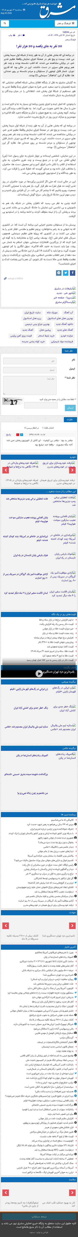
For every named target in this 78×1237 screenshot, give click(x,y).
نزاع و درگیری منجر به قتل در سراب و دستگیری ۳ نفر (49, 874)
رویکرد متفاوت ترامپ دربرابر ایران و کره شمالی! (52, 979)
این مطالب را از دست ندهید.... (61, 491)
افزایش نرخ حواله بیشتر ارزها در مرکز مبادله (53, 638)
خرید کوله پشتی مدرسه (33, 342)
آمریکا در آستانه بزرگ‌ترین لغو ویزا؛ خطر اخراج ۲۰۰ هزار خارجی (45, 1168)
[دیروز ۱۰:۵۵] (62, 694)
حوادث (72, 913)
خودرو (73, 457)
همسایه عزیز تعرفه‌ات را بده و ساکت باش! (54, 1091)
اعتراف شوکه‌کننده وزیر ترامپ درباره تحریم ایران (51, 829)
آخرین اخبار (70, 947)
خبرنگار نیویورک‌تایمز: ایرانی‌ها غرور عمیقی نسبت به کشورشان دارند (43, 1024)
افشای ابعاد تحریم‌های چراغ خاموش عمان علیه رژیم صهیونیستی (44, 887)
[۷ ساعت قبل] (57, 469)
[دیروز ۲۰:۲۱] (62, 598)
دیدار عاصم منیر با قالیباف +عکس (58, 847)
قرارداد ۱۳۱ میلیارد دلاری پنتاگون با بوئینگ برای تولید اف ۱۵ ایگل (45, 1145)
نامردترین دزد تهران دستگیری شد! (55, 671)
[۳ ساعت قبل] (62, 542)
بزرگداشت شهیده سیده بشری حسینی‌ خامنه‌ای (26, 774)
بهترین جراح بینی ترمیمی (37, 324)
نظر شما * (70, 378)
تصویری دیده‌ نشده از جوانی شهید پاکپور (55, 838)
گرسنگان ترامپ (66, 1037)
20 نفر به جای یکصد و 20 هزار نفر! (39, 46)
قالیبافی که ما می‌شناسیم (62, 820)
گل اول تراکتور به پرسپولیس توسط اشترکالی (53, 878)
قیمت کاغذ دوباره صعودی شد (60, 646)
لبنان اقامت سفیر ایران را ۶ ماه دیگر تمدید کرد (26, 593)
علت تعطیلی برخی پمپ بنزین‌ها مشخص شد (27, 499)
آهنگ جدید (27, 330)
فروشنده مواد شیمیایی (62, 342)
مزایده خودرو (67, 336)
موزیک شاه (52, 313)
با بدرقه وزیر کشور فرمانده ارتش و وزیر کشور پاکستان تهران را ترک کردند (41, 833)
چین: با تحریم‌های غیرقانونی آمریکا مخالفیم (54, 952)
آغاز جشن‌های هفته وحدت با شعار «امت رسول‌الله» (50, 966)
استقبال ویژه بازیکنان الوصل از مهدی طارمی (54, 1033)
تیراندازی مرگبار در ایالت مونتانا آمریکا (56, 1154)
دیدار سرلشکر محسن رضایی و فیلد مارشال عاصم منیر (49, 896)
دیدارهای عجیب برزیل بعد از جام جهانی (55, 851)
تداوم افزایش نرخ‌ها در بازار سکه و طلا (56, 620)
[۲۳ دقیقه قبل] (39, 673)
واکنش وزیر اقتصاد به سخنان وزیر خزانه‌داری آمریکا (50, 856)
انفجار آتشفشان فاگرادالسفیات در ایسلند (55, 1042)
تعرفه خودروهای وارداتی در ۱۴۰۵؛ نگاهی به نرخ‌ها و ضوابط (21, 481)
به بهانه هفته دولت (64, 1051)
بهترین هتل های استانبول (60, 318)
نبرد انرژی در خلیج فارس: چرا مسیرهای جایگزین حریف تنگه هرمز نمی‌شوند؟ (39, 1096)
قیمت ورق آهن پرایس (21, 336)
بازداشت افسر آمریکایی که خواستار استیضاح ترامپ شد (49, 1064)
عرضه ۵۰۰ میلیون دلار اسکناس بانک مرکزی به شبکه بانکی (47, 970)
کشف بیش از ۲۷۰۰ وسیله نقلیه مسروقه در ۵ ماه (22, 937)
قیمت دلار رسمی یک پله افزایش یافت (56, 624)
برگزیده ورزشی (69, 682)
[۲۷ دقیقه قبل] (62, 504)
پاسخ (8, 434)
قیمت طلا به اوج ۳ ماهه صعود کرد (57, 655)
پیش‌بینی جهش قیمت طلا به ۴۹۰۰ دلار (55, 642)
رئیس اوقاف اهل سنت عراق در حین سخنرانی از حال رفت (47, 865)
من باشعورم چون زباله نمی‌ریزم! (32, 793)
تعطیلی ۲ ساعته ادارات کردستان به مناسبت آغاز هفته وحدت (46, 1159)
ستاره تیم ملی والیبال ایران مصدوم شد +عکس (26, 727)
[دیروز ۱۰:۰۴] (62, 732)
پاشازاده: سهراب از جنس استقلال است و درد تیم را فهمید (47, 1109)
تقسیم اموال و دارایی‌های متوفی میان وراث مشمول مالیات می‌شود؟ (43, 860)
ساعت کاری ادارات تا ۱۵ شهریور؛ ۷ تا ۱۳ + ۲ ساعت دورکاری (46, 961)
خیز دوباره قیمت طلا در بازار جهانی (58, 628)
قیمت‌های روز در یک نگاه (64, 614)
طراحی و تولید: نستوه (39, 1232)
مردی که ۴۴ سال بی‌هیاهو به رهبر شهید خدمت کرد (50, 824)
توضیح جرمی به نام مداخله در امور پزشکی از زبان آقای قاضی (46, 1055)
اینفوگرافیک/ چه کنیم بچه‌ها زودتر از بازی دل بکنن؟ (21, 1204)
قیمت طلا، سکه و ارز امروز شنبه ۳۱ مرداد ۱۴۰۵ (52, 651)
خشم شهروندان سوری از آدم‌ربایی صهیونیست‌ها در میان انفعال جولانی (41, 1011)
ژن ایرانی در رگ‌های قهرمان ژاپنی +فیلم (29, 689)
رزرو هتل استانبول (32, 318)
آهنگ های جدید (65, 330)
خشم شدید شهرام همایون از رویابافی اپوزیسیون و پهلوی (48, 1123)
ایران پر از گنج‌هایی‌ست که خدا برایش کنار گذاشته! (50, 883)
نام (73, 360)
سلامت (72, 1180)
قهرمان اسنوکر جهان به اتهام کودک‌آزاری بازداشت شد (49, 1078)
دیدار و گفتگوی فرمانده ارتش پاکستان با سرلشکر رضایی (48, 869)
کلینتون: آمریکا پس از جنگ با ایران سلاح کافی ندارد (50, 988)
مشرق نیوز (50, 9)
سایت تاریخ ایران (32, 313)
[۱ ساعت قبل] (20, 925)
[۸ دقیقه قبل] (62, 761)
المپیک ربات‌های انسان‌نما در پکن (32, 755)
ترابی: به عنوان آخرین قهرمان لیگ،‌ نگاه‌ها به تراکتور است (47, 1172)
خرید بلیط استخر (46, 336)
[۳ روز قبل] (20, 469)
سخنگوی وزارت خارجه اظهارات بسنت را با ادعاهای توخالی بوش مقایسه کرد (40, 993)
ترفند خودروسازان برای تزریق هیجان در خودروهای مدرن (57, 481)
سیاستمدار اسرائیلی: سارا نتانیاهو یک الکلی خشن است (48, 1087)
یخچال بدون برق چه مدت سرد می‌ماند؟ (55, 842)
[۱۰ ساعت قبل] (57, 1192)
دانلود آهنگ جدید (64, 324)
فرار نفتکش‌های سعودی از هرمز (59, 1127)
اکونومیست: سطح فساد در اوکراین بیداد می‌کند (52, 1141)
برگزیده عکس (69, 748)
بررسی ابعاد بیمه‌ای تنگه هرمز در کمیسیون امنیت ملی (49, 1060)
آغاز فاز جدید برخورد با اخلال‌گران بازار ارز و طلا (52, 1002)
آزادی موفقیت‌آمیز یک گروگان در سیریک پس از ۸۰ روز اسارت (25, 576)
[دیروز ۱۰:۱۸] (62, 713)
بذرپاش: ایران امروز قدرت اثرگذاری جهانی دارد (52, 997)
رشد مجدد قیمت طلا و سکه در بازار (57, 633)
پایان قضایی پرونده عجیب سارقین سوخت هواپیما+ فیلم (28, 520)
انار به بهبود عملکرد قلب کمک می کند (58, 1204)
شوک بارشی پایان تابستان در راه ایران (30, 555)
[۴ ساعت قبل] (62, 579)
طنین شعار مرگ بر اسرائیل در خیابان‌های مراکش (51, 1132)
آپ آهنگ (68, 313)
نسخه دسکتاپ (39, 1217)
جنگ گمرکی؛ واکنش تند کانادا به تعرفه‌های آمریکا (51, 1163)
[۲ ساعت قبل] (62, 523)
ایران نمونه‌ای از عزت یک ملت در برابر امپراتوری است (49, 1073)
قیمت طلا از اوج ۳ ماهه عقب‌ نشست (56, 1136)
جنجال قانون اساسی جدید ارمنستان (57, 1046)
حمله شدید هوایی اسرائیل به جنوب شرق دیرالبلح (51, 1015)
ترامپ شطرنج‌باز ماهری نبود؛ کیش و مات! (54, 1082)
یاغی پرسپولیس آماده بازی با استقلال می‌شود (53, 1029)
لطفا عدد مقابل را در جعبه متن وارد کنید (58, 399)
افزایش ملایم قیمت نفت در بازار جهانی (56, 1118)
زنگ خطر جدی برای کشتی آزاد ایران (31, 708)
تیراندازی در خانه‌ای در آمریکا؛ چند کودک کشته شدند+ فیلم (25, 538)
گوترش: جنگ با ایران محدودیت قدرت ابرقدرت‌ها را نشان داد (46, 1006)
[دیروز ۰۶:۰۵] (20, 1192)
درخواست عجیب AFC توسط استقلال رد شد (53, 891)
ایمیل (72, 369)
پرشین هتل (45, 330)
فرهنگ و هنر (64, 23)
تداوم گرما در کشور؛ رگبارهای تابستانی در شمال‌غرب (50, 1069)
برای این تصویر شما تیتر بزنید (60, 1114)
